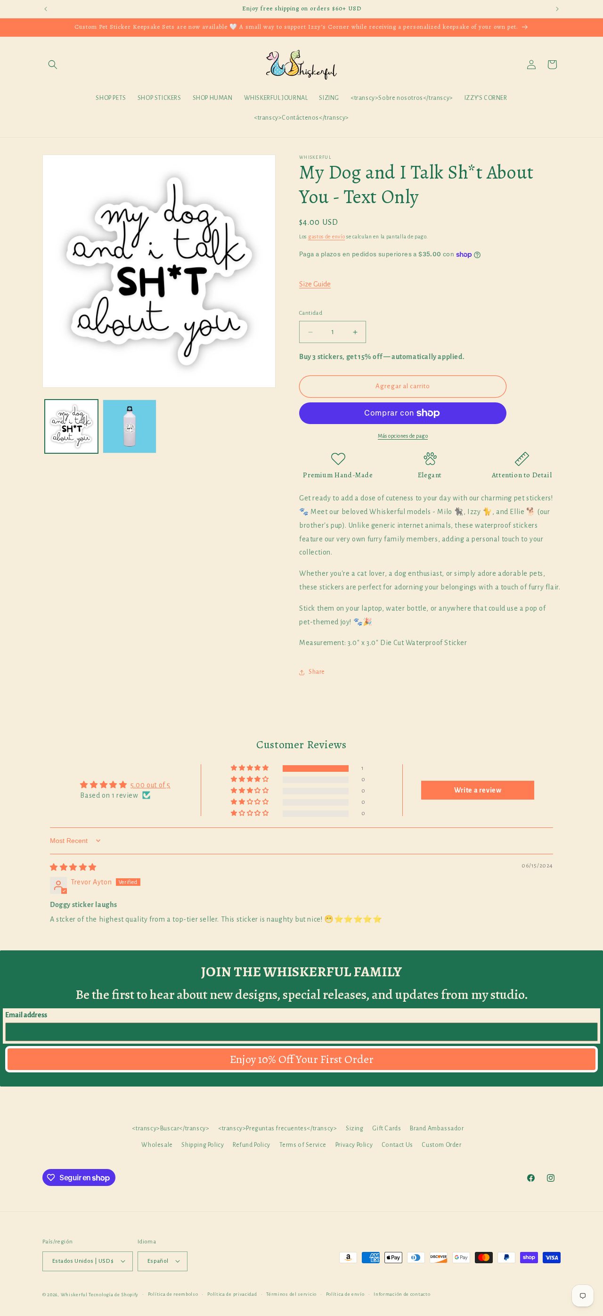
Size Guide (315, 284)
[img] (73, 867)
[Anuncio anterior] (45, 9)
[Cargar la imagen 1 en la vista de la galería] (71, 426)
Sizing (355, 1128)
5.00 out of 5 (150, 784)
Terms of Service (303, 1145)
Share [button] (317, 672)
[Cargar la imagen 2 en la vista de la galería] (129, 426)
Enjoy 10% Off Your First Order (302, 1059)
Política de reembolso (173, 1293)
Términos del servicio (291, 1293)
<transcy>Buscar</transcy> (170, 1128)
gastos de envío (326, 236)
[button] (52, 64)
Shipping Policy (202, 1145)
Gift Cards (386, 1128)
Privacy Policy (354, 1145)
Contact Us (397, 1145)
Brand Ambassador (437, 1128)
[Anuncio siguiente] (557, 9)
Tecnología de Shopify (114, 1294)
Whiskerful (74, 1294)
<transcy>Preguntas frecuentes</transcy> (277, 1128)
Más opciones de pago (403, 436)
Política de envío (345, 1293)
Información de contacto (402, 1293)
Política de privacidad (232, 1293)
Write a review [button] (477, 789)
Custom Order (441, 1145)
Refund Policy (251, 1145)
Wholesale (156, 1145)
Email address (26, 1015)
